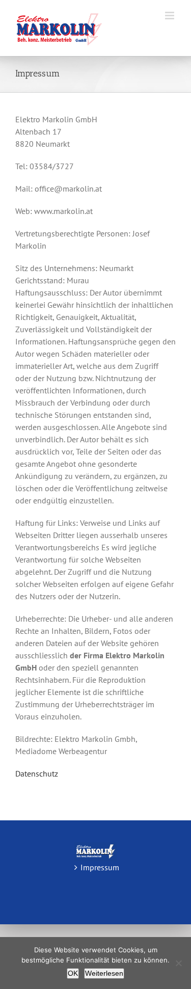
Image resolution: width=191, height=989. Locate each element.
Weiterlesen (104, 973)
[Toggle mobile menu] (170, 15)
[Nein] (178, 963)
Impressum (96, 867)
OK (73, 973)
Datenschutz (36, 773)
